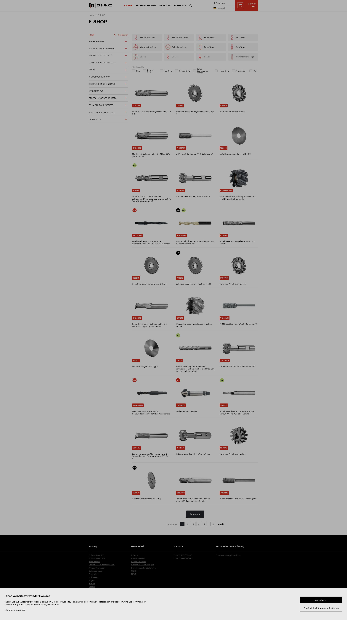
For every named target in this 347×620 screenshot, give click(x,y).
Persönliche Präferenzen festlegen (321, 608)
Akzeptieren (321, 600)
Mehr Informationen (15, 609)
